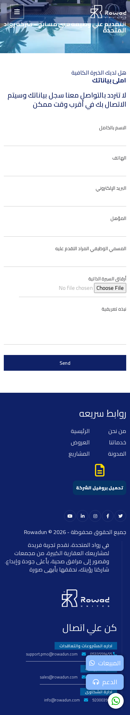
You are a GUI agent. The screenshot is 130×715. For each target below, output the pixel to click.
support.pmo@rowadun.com (52, 654)
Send (65, 363)
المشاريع (79, 453)
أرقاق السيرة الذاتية (107, 278)
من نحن (117, 431)
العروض (80, 442)
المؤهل (118, 218)
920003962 (102, 700)
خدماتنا (117, 442)
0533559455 (101, 654)
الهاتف (119, 157)
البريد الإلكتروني (111, 188)
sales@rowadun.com (59, 677)
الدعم (109, 682)
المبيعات (109, 663)
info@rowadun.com (62, 700)
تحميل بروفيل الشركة (99, 488)
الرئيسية (80, 431)
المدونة (117, 453)
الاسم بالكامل (112, 127)
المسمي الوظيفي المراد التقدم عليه (90, 248)
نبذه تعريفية (114, 309)
